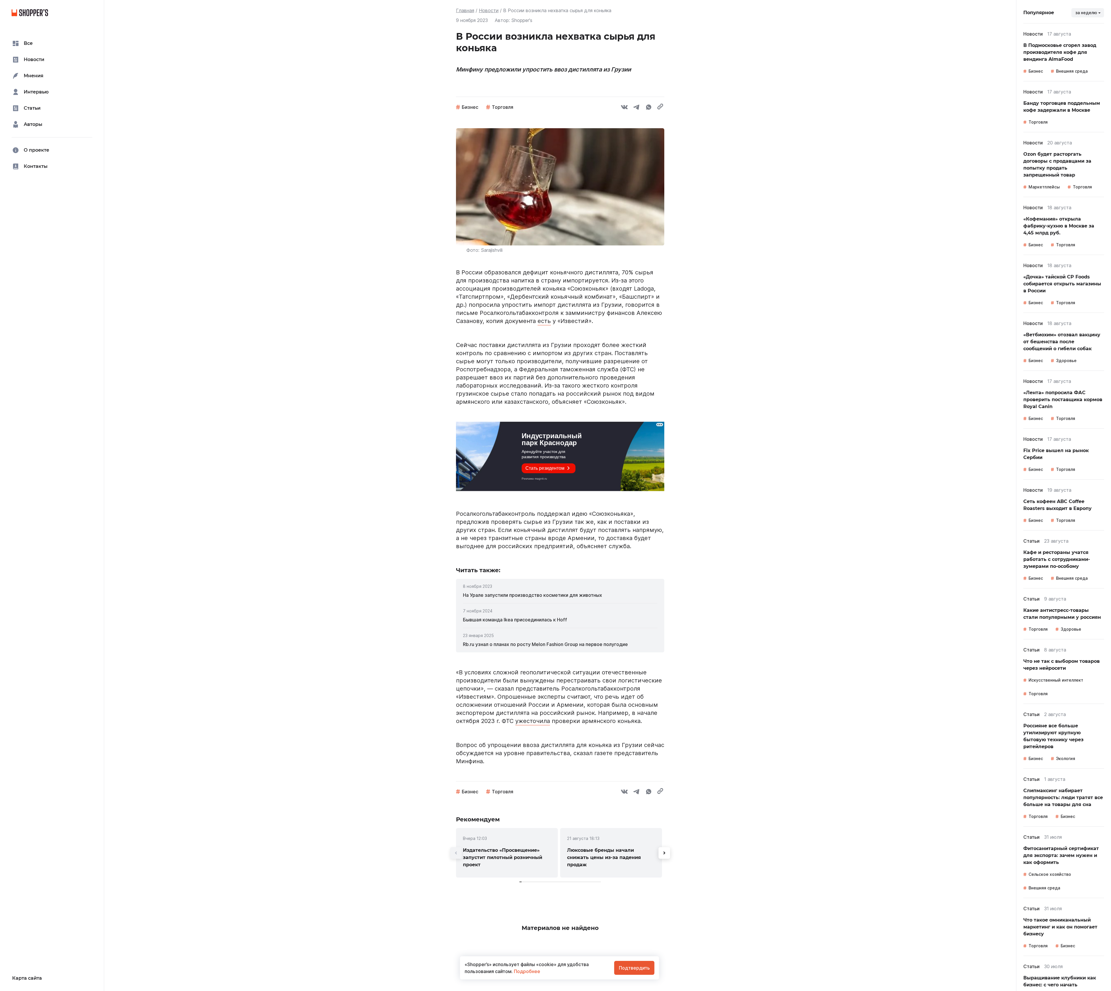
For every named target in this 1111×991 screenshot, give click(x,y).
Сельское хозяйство (1050, 874)
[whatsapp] (648, 108)
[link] (560, 595)
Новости (489, 10)
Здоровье (1066, 360)
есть (544, 321)
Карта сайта (27, 978)
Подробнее (526, 971)
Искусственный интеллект (1056, 680)
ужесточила (532, 720)
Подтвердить (634, 968)
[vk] (624, 108)
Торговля (502, 107)
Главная (465, 10)
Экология (1065, 758)
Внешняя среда (1072, 71)
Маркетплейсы (1044, 186)
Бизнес (470, 107)
